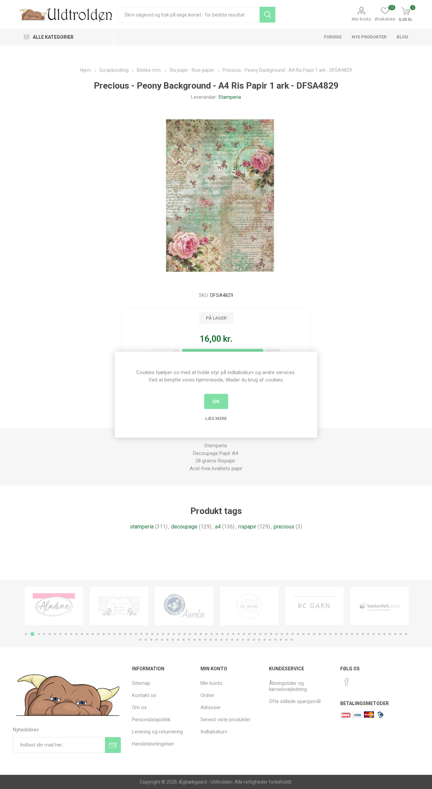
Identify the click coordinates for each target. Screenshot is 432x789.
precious (284, 526)
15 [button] (104, 634)
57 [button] (330, 634)
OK (216, 401)
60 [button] (347, 634)
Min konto (361, 19)
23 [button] (147, 634)
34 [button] (206, 634)
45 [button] (266, 634)
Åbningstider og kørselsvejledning (288, 686)
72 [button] (140, 640)
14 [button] (98, 634)
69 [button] (395, 634)
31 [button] (190, 634)
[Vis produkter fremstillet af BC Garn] (314, 606)
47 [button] (276, 634)
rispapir (247, 526)
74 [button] (151, 640)
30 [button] (185, 634)
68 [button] (390, 634)
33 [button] (201, 634)
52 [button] (303, 634)
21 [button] (136, 634)
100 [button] (292, 640)
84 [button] (205, 640)
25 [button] (158, 634)
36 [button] (217, 634)
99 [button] (286, 640)
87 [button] (221, 640)
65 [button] (374, 634)
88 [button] (227, 640)
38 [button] (228, 634)
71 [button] (406, 634)
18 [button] (120, 634)
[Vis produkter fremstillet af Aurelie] (184, 606)
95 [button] (265, 640)
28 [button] (174, 634)
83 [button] (200, 640)
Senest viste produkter (225, 720)
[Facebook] (346, 681)
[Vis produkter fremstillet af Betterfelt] (379, 606)
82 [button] (194, 640)
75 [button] (157, 640)
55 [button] (320, 634)
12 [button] (87, 634)
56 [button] (325, 634)
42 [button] (249, 634)
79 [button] (178, 640)
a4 (218, 526)
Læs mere (216, 418)
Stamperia (229, 97)
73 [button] (146, 640)
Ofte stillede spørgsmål (295, 701)
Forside (333, 36)
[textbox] (188, 15)
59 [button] (341, 634)
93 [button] (254, 640)
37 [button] (222, 634)
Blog (402, 36)
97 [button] (275, 640)
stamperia (142, 526)
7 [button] (60, 634)
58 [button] (336, 634)
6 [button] (55, 634)
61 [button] (352, 634)
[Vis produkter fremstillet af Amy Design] (119, 606)
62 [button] (357, 634)
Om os (139, 707)
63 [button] (363, 634)
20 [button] (131, 634)
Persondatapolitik (151, 720)
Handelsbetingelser (153, 744)
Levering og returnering (157, 732)
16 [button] (109, 634)
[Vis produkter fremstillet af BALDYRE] (249, 606)
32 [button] (195, 634)
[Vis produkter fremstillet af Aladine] (54, 606)
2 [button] (32, 634)
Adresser (210, 707)
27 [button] (168, 634)
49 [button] (287, 634)
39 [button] (233, 634)
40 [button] (239, 634)
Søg (267, 15)
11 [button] (82, 634)
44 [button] (260, 634)
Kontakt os (144, 695)
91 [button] (243, 640)
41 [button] (244, 634)
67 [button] (384, 634)
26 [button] (163, 634)
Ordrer (207, 695)
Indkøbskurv (213, 732)
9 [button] (71, 634)
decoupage (184, 526)
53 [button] (309, 634)
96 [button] (270, 640)
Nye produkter (369, 36)
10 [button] (77, 634)
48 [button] (282, 634)
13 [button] (93, 634)
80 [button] (184, 640)
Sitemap (141, 683)
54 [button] (314, 634)
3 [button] (39, 634)
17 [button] (114, 634)
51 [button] (298, 634)
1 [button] (26, 634)
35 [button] (212, 634)
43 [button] (255, 634)
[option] (53, 606)
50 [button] (293, 634)
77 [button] (167, 640)
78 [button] (173, 640)
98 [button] (281, 640)
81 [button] (189, 640)
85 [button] (211, 640)
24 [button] (152, 634)
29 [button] (179, 634)
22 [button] (141, 634)
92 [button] (248, 640)
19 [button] (125, 634)
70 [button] (401, 634)
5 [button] (50, 634)
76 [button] (162, 640)
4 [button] (44, 634)
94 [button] (259, 640)
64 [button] (368, 634)
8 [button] (66, 634)
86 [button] (216, 640)
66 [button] (379, 634)
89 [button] (232, 640)
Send (113, 745)
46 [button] (271, 634)
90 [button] (238, 640)
